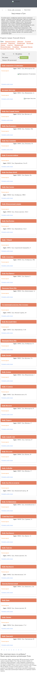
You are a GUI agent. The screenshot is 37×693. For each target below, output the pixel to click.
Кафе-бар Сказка (8, 187)
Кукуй (18, 49)
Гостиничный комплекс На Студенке (15, 305)
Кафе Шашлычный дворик (11, 204)
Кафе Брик (6, 600)
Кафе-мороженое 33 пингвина (12, 65)
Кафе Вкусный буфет (9, 322)
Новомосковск (10, 41)
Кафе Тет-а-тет (7, 451)
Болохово (30, 43)
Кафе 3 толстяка (7, 257)
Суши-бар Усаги (7, 516)
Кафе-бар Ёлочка (8, 221)
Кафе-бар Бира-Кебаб (9, 172)
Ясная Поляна (5, 47)
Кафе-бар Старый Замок (10, 111)
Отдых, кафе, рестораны (14, 10)
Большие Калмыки (7, 49)
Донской (3, 43)
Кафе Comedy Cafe (8, 437)
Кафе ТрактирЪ (7, 636)
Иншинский (19, 45)
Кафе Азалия (6, 355)
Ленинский (21, 43)
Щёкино (20, 41)
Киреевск (11, 43)
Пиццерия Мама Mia (9, 288)
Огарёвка (15, 47)
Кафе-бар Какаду (8, 533)
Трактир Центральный (10, 583)
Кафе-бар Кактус (8, 567)
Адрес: (15, 68)
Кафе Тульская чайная (10, 155)
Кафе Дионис (6, 617)
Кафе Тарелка (7, 548)
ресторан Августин (8, 90)
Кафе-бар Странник (9, 140)
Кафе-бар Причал (8, 273)
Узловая (28, 41)
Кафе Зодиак (6, 372)
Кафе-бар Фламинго (9, 126)
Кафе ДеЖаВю (7, 468)
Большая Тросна (27, 47)
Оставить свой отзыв (7, 84)
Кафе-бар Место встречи (10, 483)
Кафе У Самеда (7, 386)
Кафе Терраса (6, 420)
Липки (2, 45)
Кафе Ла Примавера (9, 502)
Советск (10, 45)
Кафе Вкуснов (7, 405)
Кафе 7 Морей (7, 240)
